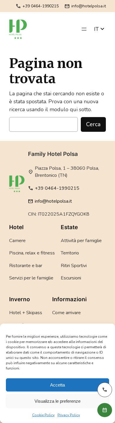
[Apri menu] (84, 29)
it (100, 29)
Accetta (57, 384)
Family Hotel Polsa (53, 154)
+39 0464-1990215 (37, 6)
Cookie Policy (43, 415)
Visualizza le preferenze (57, 401)
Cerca (93, 124)
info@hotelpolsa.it (85, 6)
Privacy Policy (69, 415)
